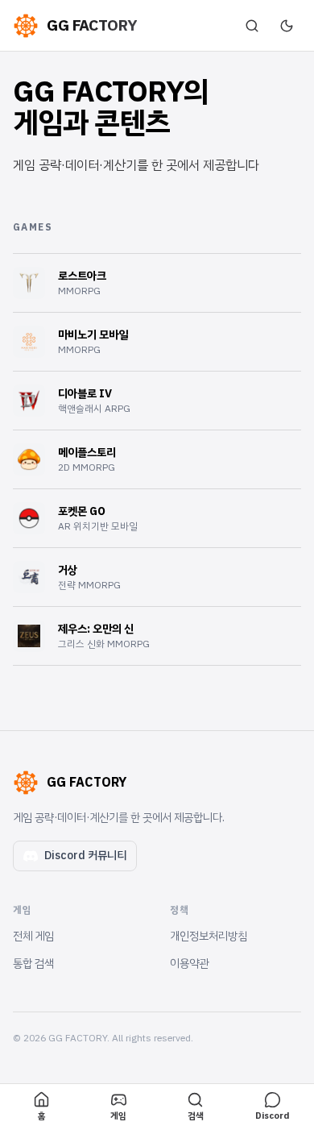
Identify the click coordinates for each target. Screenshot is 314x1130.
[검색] (252, 25)
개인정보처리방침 (208, 936)
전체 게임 (33, 936)
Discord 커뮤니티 (85, 855)
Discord (272, 1116)
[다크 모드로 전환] (286, 25)
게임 (118, 1116)
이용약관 (189, 963)
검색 (196, 1116)
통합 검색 (33, 963)
